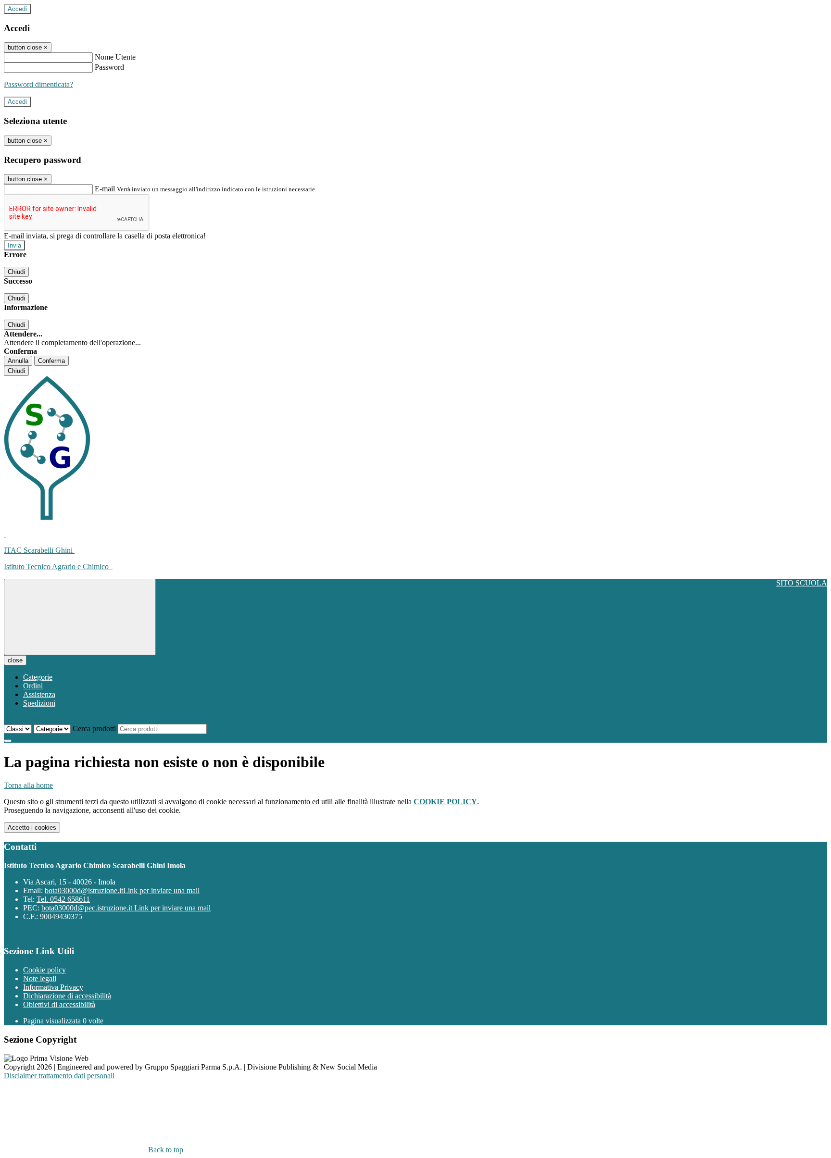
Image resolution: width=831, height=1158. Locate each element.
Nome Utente (115, 57)
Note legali (39, 978)
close (15, 660)
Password (109, 67)
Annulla (18, 360)
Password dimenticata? (38, 84)
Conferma (51, 360)
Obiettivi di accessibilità (59, 1004)
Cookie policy (44, 970)
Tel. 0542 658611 (63, 899)
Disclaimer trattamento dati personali (59, 1075)
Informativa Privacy (53, 987)
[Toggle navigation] (80, 617)
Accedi (17, 8)
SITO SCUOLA (801, 583)
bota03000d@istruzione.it (122, 890)
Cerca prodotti (94, 728)
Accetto (32, 827)
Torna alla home (28, 785)
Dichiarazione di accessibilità (67, 996)
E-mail (105, 189)
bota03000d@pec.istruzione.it (126, 908)
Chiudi (16, 271)
